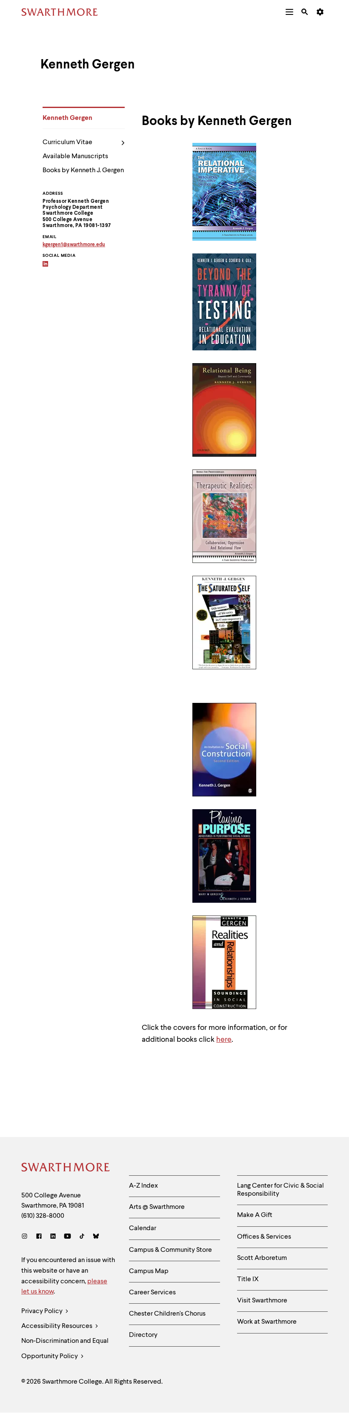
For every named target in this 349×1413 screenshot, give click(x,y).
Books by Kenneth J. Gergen (83, 170)
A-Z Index (143, 1186)
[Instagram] (26, 1237)
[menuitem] (289, 12)
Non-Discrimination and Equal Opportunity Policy (65, 1348)
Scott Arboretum (262, 1258)
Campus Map (149, 1271)
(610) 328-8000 (42, 1216)
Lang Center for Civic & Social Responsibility (280, 1190)
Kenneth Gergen (67, 118)
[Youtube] (67, 1237)
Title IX (248, 1279)
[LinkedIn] (53, 1237)
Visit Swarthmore (262, 1300)
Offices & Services (264, 1237)
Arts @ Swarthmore (157, 1207)
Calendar (142, 1228)
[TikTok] (82, 1237)
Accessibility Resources (57, 1326)
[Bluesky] (96, 1237)
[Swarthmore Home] (66, 1168)
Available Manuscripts (75, 156)
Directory (143, 1335)
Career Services (152, 1292)
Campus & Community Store (170, 1250)
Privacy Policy (42, 1311)
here (224, 1039)
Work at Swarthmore (267, 1322)
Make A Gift (254, 1215)
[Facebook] (39, 1237)
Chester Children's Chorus (167, 1314)
